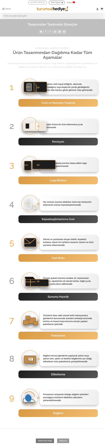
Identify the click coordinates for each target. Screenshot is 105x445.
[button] (6, 9)
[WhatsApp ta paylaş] (41, 32)
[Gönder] (100, 15)
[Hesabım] (97, 9)
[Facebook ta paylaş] (46, 32)
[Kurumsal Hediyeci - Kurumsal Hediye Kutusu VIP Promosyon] (52, 9)
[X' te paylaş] (50, 32)
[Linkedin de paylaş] (59, 32)
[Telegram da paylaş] (64, 32)
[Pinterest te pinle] (55, 32)
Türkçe (69, 2)
